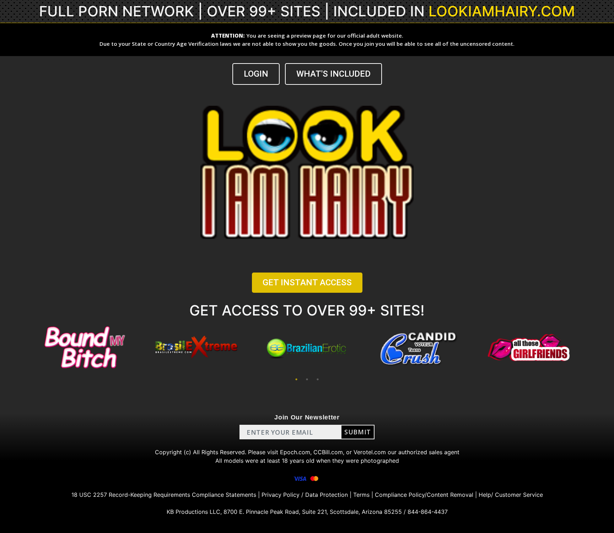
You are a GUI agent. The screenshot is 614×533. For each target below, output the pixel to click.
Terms (361, 494)
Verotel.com (370, 452)
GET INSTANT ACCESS (307, 282)
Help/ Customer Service (511, 494)
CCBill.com (328, 452)
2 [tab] (307, 379)
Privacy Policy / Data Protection (305, 494)
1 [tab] (296, 379)
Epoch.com (295, 452)
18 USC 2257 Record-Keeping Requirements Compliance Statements (163, 494)
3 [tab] (317, 379)
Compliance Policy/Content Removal (424, 494)
